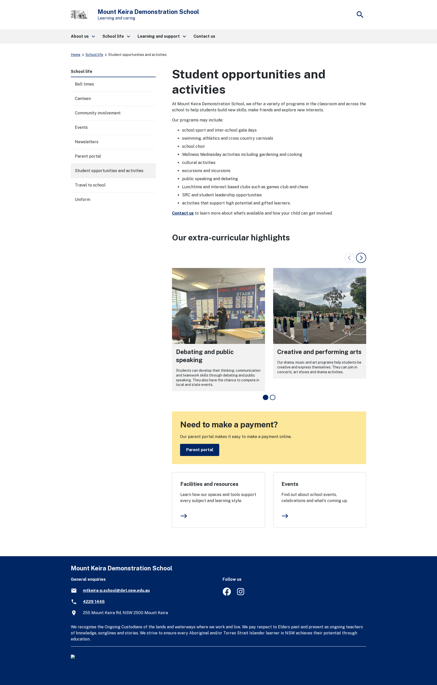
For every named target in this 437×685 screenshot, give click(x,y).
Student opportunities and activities (109, 170)
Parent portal (199, 449)
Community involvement (98, 113)
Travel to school (90, 185)
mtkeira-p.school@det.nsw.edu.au (116, 590)
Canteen (83, 98)
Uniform (82, 199)
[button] (82, 36)
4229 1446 (94, 601)
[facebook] (227, 594)
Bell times (84, 84)
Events (289, 484)
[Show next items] (361, 258)
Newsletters (86, 141)
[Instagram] (241, 594)
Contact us (183, 213)
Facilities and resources (209, 484)
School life (94, 55)
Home (75, 55)
